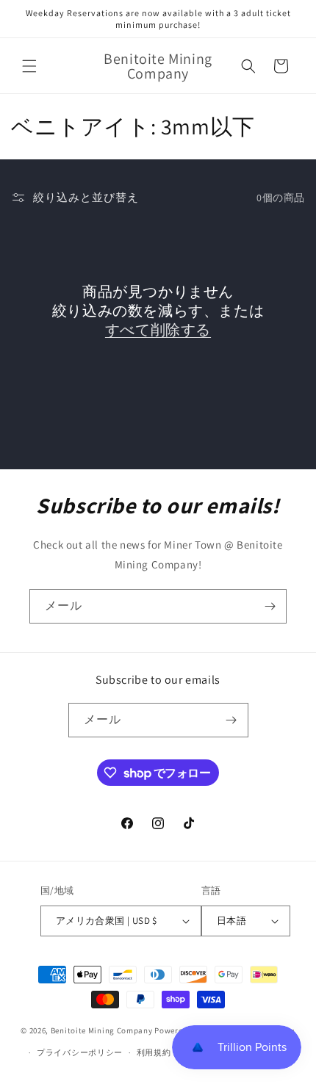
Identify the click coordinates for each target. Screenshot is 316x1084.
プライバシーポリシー (80, 1052)
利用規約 (154, 1052)
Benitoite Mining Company (102, 1030)
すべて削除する (158, 329)
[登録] (270, 606)
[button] (29, 66)
